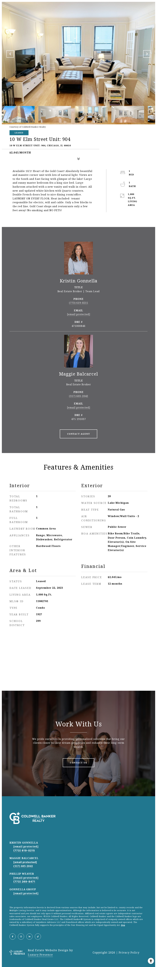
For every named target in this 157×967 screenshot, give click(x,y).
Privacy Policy (129, 952)
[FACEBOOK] (13, 936)
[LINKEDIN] (29, 936)
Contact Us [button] (78, 762)
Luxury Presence (40, 954)
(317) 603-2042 (78, 396)
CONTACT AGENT (78, 433)
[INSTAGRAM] (21, 936)
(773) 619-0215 (78, 302)
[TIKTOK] (38, 936)
